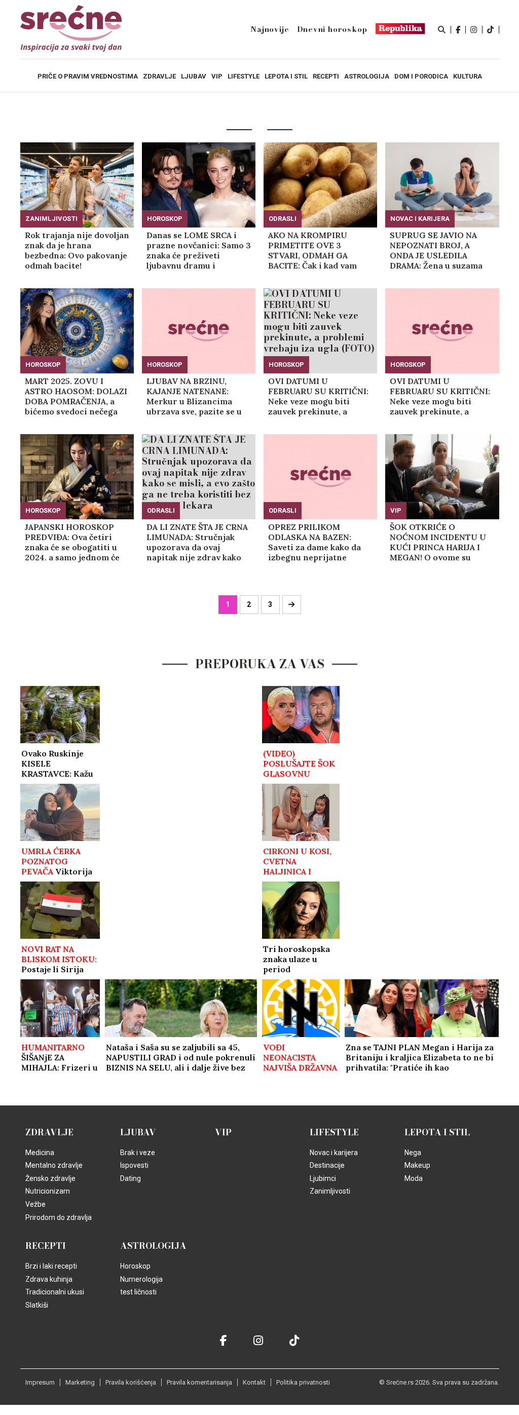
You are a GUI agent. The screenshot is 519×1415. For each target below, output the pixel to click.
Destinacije (327, 1165)
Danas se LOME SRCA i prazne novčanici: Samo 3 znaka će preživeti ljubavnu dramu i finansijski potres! (198, 250)
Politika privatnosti (303, 1382)
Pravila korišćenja (130, 1382)
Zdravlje (49, 1132)
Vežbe (35, 1204)
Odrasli (282, 218)
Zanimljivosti (51, 218)
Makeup (417, 1165)
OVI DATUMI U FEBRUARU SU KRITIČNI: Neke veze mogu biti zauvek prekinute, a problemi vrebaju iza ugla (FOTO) (320, 396)
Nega (412, 1153)
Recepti (45, 1245)
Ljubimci (323, 1178)
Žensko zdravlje (50, 1178)
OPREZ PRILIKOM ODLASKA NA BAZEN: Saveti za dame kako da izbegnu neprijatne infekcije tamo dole (314, 542)
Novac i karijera (420, 218)
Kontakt (254, 1382)
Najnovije (269, 29)
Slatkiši (36, 1305)
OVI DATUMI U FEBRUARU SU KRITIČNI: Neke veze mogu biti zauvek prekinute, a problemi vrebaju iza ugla (442, 396)
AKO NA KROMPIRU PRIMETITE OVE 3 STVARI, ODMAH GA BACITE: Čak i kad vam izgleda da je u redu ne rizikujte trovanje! (313, 250)
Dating (130, 1178)
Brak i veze (137, 1153)
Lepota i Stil (437, 1132)
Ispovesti (134, 1165)
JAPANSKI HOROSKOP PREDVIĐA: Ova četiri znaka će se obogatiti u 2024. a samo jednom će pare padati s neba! (72, 542)
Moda (413, 1178)
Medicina (39, 1153)
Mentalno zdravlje (54, 1165)
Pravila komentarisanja (199, 1382)
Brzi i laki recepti (51, 1266)
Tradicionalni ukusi (54, 1292)
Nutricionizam (47, 1191)
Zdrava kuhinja (48, 1279)
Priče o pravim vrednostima (88, 76)
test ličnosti (138, 1292)
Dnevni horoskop (332, 29)
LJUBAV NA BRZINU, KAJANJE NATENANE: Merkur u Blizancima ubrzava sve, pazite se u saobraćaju (194, 396)
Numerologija (141, 1279)
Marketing (80, 1382)
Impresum (40, 1382)
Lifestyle (334, 1132)
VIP (395, 510)
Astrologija (153, 1245)
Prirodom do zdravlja (58, 1217)
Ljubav (138, 1132)
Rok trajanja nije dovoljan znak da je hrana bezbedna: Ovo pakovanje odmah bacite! (77, 250)
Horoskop (164, 218)
